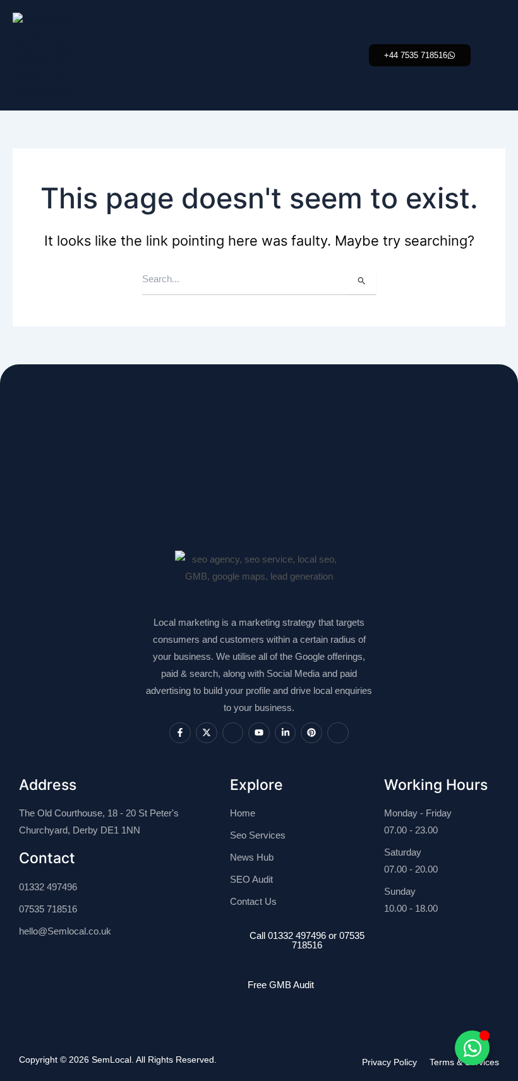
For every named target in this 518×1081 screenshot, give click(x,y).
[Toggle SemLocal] (472, 1047)
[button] (420, 55)
